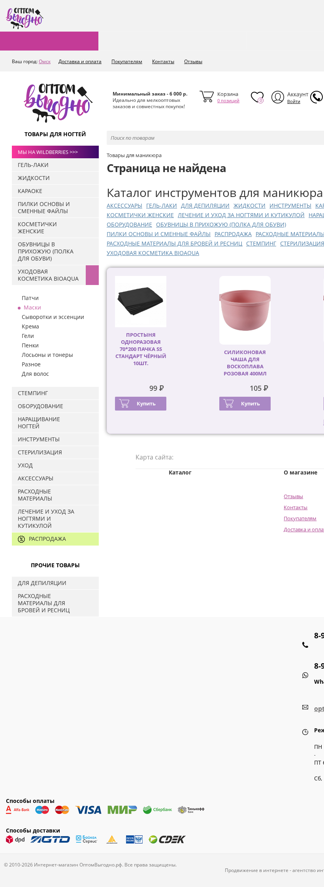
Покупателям (126, 61)
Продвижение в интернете (256, 870)
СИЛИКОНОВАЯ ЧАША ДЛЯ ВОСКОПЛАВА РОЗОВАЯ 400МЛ (245, 363)
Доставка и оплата (80, 61)
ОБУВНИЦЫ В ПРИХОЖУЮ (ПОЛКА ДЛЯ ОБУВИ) (221, 224)
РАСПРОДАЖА (233, 234)
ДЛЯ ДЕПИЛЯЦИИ (205, 205)
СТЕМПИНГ (261, 243)
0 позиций (228, 100)
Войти (293, 101)
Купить (146, 403)
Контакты (163, 61)
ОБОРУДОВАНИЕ (129, 224)
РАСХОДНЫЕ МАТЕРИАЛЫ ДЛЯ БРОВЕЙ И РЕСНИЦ (174, 243)
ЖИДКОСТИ (250, 205)
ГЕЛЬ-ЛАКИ (161, 205)
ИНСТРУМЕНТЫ (290, 205)
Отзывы (193, 61)
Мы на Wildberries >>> (48, 152)
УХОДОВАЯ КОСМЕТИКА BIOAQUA (153, 253)
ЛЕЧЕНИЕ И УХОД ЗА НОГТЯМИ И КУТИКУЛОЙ (241, 215)
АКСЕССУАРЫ (124, 205)
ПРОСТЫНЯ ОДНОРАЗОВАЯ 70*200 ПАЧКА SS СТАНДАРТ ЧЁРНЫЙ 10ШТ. (140, 349)
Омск (45, 61)
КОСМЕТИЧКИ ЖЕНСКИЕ (140, 215)
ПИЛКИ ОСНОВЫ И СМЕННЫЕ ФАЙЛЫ (159, 234)
